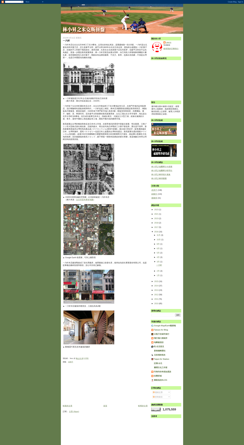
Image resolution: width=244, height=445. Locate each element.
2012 (156, 294)
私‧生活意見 (159, 346)
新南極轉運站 (159, 351)
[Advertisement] (82, 386)
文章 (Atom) (74, 411)
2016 (156, 232)
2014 (156, 286)
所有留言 (159, 397)
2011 (156, 299)
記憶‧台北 (158, 363)
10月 (159, 239)
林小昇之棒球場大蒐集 (160, 174)
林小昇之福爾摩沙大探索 (161, 166)
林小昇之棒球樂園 (159, 178)
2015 (156, 281)
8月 (158, 244)
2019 (156, 218)
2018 (156, 223)
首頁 (105, 406)
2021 (156, 214)
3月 (158, 262)
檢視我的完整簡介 (171, 49)
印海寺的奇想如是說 (162, 372)
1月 (158, 275)
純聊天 (154, 194)
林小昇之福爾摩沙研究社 (161, 170)
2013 (156, 290)
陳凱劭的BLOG (160, 380)
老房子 (70, 362)
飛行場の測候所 (160, 338)
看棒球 (154, 198)
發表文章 (159, 392)
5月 (158, 253)
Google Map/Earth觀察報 (165, 326)
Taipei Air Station (161, 359)
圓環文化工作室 (160, 367)
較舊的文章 (143, 406)
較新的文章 (67, 406)
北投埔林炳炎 (159, 355)
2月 (158, 271)
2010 (156, 303)
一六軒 (66, 40)
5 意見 (86, 358)
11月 (159, 235)
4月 (158, 257)
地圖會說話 (159, 342)
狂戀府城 (158, 376)
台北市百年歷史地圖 (84, 200)
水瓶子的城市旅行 (161, 334)
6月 (158, 248)
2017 (156, 227)
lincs (168, 42)
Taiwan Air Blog (161, 330)
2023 (156, 209)
